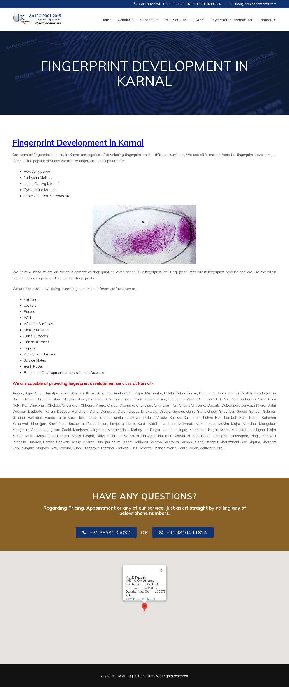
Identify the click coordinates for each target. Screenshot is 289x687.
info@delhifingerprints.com (256, 4)
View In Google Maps (140, 598)
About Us (125, 19)
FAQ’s (198, 19)
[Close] (161, 570)
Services (147, 19)
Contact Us (268, 19)
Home (106, 19)
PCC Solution (176, 19)
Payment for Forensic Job (231, 19)
